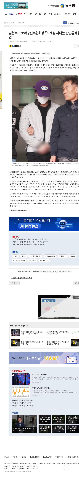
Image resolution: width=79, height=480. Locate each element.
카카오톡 (10, 46)
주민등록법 (32, 260)
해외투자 (68, 14)
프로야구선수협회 (35, 256)
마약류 (72, 256)
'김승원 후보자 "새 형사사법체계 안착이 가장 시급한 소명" (23, 429)
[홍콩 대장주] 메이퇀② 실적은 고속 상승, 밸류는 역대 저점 (58, 343)
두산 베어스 (63, 256)
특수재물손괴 (44, 260)
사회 (50, 14)
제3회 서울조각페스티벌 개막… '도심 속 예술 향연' (45, 428)
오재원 (15, 256)
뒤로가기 (15, 283)
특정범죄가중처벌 (19, 260)
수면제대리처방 (50, 256)
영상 (17, 14)
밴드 (19, 46)
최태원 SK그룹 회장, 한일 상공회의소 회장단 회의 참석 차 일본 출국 (73, 419)
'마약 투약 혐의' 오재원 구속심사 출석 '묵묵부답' (28, 244)
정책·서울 (38, 14)
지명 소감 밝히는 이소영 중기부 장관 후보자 (58, 419)
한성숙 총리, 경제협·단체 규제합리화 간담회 (72, 428)
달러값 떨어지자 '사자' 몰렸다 (22, 403)
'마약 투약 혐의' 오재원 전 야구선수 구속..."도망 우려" (30, 242)
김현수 (23, 256)
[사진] (21, 379)
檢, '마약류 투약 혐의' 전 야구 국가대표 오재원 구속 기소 (31, 239)
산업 (74, 14)
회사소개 (6, 457)
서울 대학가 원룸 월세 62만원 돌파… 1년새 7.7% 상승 (59, 428)
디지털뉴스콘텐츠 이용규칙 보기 (21, 278)
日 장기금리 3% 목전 (39, 374)
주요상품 (14, 457)
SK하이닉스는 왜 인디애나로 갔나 (23, 406)
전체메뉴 (6, 14)
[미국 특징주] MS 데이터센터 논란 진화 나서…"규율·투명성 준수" (31, 333)
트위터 (16, 46)
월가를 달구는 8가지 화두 (41, 388)
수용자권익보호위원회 (72, 457)
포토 (25, 14)
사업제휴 (23, 457)
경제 (45, 14)
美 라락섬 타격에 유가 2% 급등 (22, 400)
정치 (30, 14)
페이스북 (13, 46)
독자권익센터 (59, 457)
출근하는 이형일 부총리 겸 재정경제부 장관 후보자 (45, 419)
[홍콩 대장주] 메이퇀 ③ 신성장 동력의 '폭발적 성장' (32, 343)
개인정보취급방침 (34, 457)
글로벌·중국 (58, 14)
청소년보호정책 (47, 457)
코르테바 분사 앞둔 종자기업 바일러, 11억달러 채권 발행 (57, 333)
